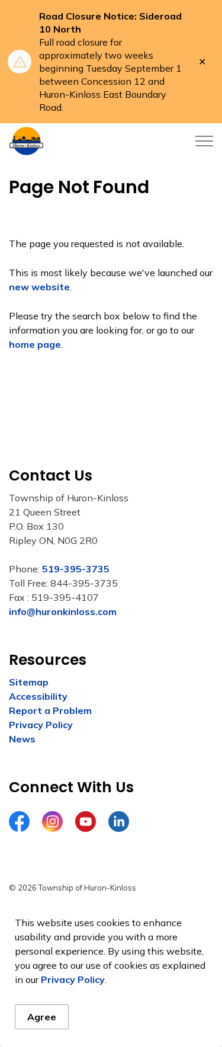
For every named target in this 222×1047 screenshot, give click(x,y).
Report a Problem (50, 710)
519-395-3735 (76, 569)
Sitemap (29, 682)
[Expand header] (204, 141)
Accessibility (38, 696)
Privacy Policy (73, 979)
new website (39, 287)
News (22, 739)
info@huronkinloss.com (63, 611)
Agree (41, 1017)
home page (35, 344)
